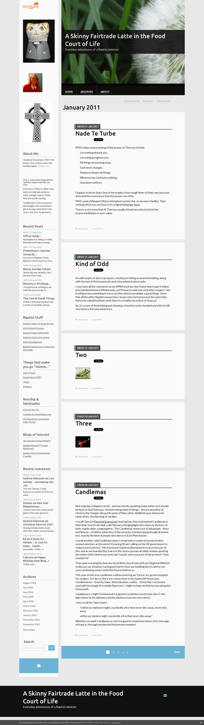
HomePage (148, 100)
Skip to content (9, 2)
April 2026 (28, 601)
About (105, 91)
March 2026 (29, 605)
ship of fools (29, 372)
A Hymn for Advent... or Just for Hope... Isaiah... (35, 542)
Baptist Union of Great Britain (38, 323)
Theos (26, 381)
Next (177, 651)
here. (137, 204)
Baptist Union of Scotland (36, 337)
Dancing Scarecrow (105, 521)
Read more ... (44, 165)
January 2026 (30, 615)
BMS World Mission (33, 328)
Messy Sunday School (37, 269)
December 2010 (132, 100)
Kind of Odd (92, 263)
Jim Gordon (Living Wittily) (37, 440)
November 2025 (31, 624)
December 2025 (31, 619)
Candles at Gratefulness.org (37, 414)
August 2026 (29, 582)
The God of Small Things (39, 298)
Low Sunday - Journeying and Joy (38, 482)
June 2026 (28, 592)
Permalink (83, 229)
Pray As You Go (31, 409)
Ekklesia (27, 386)
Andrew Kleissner (34, 478)
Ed (24, 538)
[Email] (38, 665)
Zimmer (27, 502)
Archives (86, 91)
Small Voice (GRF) (32, 377)
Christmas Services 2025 (38, 524)
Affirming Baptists (32, 342)
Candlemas (90, 491)
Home (69, 91)
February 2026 (30, 610)
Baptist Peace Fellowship (36, 332)
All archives (29, 629)
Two (81, 354)
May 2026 (28, 596)
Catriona (28, 557)
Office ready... (32, 236)
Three (83, 423)
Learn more (116, 722)
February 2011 (164, 100)
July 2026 (28, 587)
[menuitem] (69, 89)
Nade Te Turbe (95, 133)
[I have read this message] (201, 722)
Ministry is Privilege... (37, 283)
